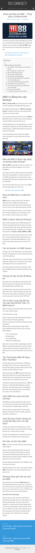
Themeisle (17, 549)
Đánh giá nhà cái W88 (17, 190)
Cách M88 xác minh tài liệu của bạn (16, 83)
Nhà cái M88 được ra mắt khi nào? (16, 70)
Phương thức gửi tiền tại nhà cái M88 (17, 91)
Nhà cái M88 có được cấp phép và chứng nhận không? (19, 68)
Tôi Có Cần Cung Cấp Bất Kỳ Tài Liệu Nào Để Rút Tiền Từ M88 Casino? (18, 79)
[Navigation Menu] (33, 8)
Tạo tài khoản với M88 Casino (15, 74)
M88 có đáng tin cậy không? (13, 65)
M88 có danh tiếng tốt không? (15, 72)
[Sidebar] (1, 8)
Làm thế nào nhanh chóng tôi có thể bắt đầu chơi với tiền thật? (18, 86)
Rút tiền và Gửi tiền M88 (14, 89)
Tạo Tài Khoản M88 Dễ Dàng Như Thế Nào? (18, 82)
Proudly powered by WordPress (12, 548)
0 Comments (25, 19)
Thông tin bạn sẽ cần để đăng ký (16, 76)
